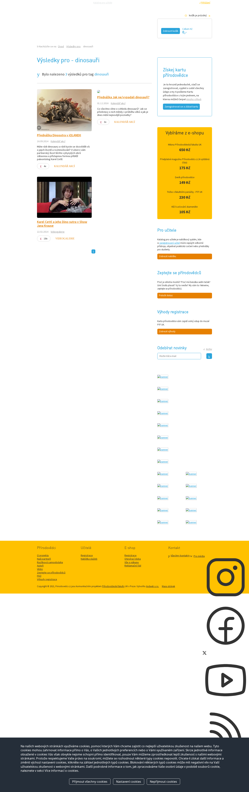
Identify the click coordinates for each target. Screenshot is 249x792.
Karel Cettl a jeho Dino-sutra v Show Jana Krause (62, 224)
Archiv (209, 349)
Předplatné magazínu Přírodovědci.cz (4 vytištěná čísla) (184, 161)
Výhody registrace (47, 579)
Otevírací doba (132, 558)
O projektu (43, 555)
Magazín (97, 30)
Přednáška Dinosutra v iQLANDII (59, 135)
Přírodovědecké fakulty (113, 586)
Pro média (175, 2)
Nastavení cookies (128, 782)
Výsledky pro (73, 46)
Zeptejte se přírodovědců (128, 2)
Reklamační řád (132, 565)
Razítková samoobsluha (155, 2)
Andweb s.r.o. (152, 586)
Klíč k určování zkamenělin (185, 206)
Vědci (40, 569)
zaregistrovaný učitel (169, 243)
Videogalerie (58, 231)
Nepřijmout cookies (163, 782)
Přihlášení (205, 2)
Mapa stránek (168, 586)
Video (120, 30)
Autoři (40, 565)
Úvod (61, 46)
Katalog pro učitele (102, 2)
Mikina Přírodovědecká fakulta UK (184, 144)
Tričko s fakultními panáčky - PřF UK (184, 192)
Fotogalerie (147, 30)
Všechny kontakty (180, 555)
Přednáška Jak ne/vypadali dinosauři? (123, 97)
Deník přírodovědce (184, 177)
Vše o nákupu (131, 562)
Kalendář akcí (67, 30)
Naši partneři (44, 558)
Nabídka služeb (89, 558)
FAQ (39, 575)
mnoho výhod (193, 99)
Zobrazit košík (170, 31)
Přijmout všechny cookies (89, 782)
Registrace (192, 2)
